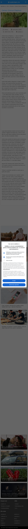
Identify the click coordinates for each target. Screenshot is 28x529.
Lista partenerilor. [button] (6, 269)
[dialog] (14, 264)
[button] (14, 260)
